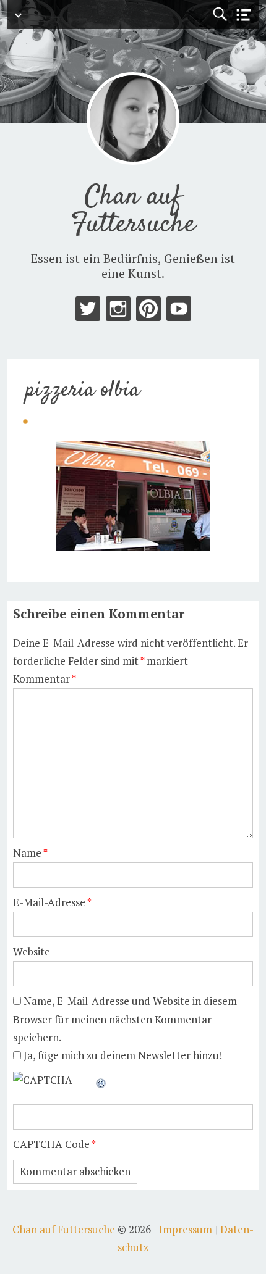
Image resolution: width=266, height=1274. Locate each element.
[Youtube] (178, 311)
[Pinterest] (148, 311)
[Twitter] (87, 311)
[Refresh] (101, 1080)
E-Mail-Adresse (52, 902)
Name (30, 853)
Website (31, 951)
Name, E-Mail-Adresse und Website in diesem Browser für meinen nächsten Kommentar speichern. (125, 1019)
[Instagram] (118, 311)
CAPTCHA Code (51, 1144)
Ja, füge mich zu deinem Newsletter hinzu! (121, 1055)
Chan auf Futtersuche (133, 210)
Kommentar (44, 679)
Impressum (185, 1229)
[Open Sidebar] (243, 15)
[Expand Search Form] (219, 14)
